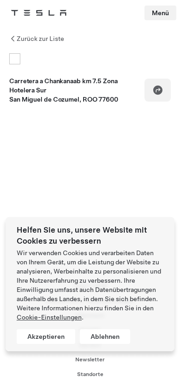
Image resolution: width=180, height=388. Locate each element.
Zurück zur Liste (40, 38)
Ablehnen (105, 336)
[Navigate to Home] (39, 12)
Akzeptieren (46, 336)
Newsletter (90, 359)
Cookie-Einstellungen (49, 317)
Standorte (90, 374)
